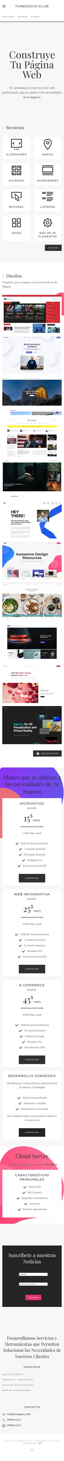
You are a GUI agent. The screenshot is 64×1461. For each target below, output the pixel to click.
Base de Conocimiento (16, 1390)
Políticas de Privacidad (17, 1385)
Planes (35, 17)
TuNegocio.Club (32, 6)
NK (40, 1443)
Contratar (32, 878)
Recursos (8, 17)
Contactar (32, 1132)
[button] (3, 6)
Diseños (23, 17)
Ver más (53, 248)
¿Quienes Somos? (13, 1374)
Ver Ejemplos (49, 753)
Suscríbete (33, 1297)
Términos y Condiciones (17, 1380)
